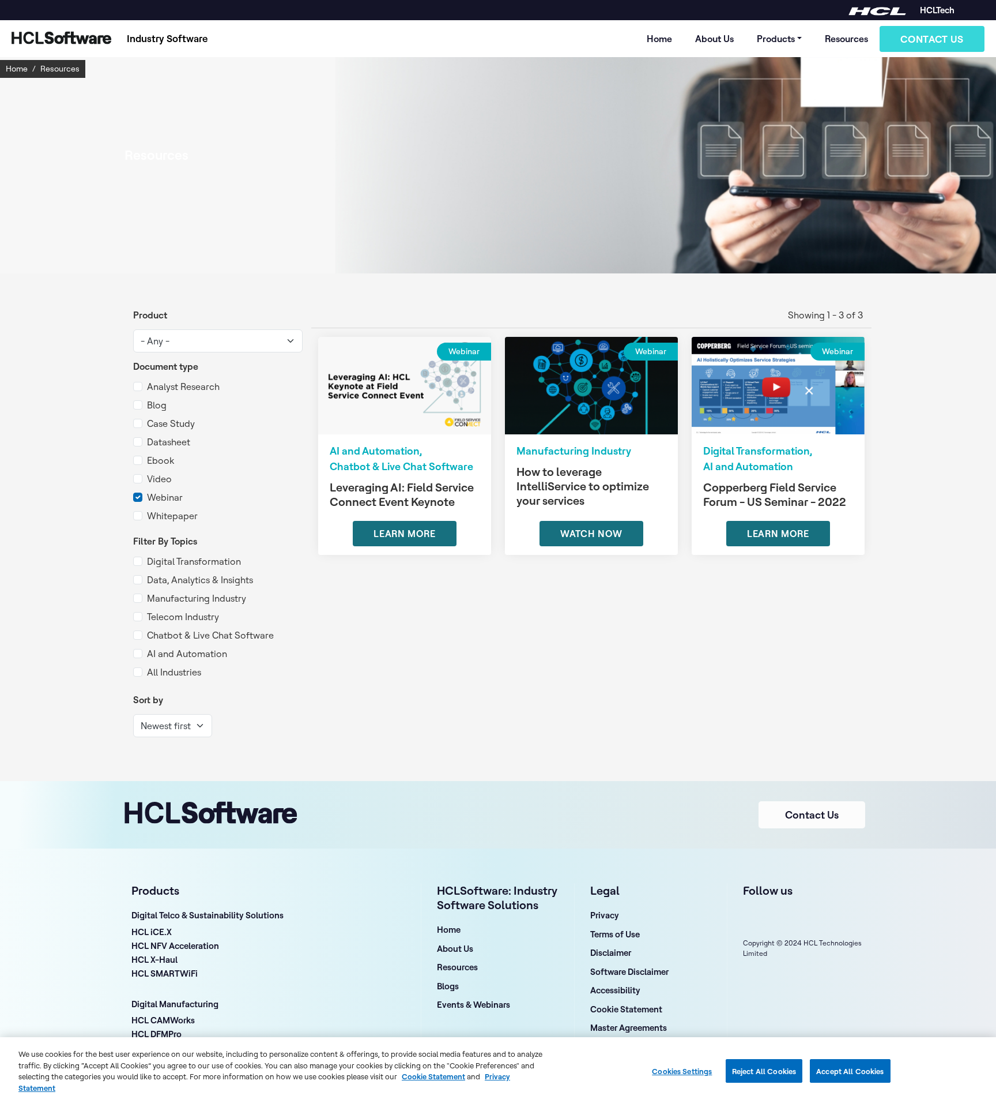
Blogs (448, 986)
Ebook (160, 460)
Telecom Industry (183, 616)
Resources (846, 38)
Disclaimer (610, 952)
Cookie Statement (626, 1009)
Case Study (171, 423)
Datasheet (168, 442)
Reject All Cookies (764, 1070)
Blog (157, 405)
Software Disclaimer (629, 971)
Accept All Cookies (850, 1070)
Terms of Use (615, 934)
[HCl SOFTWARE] (877, 10)
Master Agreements (628, 1027)
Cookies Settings (682, 1070)
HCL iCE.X (151, 932)
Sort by (148, 700)
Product (150, 315)
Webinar (165, 497)
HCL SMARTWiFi (164, 974)
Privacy (604, 915)
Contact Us (932, 39)
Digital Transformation (194, 561)
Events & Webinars (473, 1004)
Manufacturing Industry (196, 598)
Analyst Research (183, 386)
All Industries (174, 672)
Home (659, 38)
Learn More (404, 533)
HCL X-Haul (154, 960)
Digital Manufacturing (174, 1004)
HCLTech (937, 10)
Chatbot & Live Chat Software (210, 635)
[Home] (59, 38)
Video (159, 479)
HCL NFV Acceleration (175, 946)
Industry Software (167, 38)
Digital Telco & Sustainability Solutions (207, 915)
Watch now (591, 533)
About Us (714, 38)
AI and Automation (187, 653)
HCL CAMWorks (163, 1021)
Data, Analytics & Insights (200, 580)
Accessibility (615, 990)
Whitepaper (172, 515)
